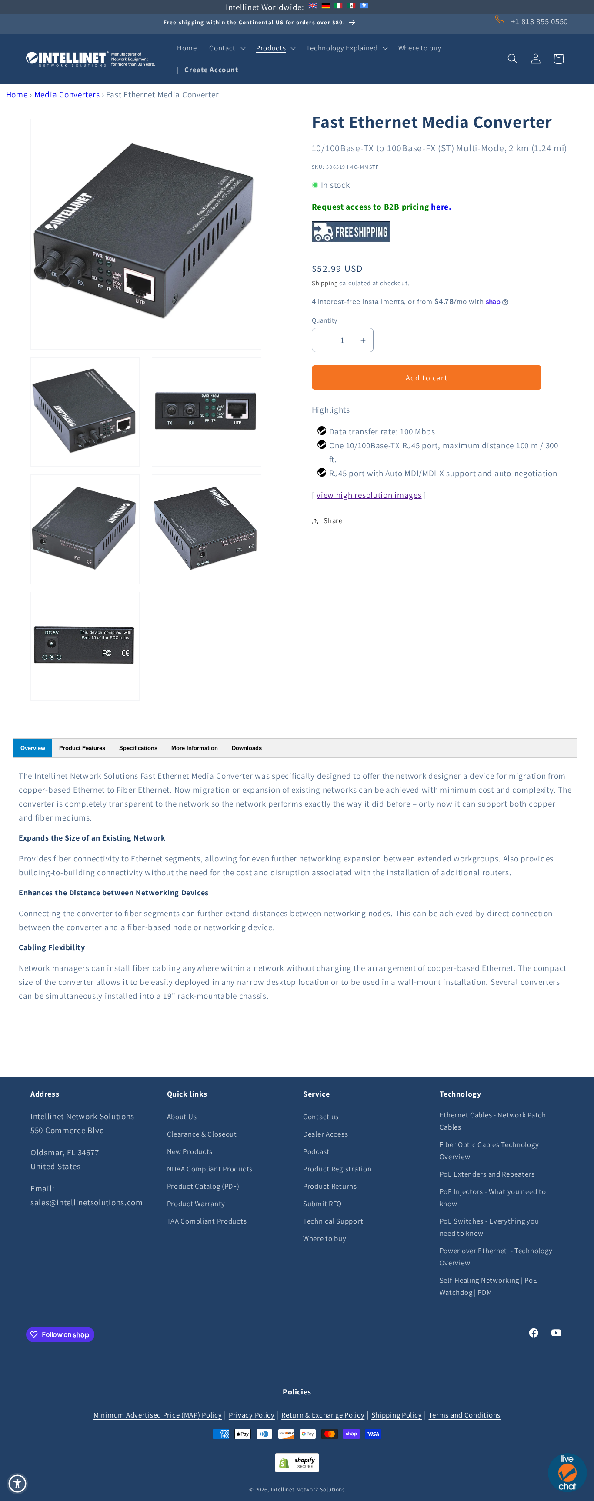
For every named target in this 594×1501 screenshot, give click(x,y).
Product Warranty (196, 1203)
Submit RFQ (322, 1203)
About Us (182, 1116)
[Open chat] (567, 1472)
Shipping (325, 283)
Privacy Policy (252, 1414)
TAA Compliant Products (207, 1221)
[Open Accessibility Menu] (17, 1483)
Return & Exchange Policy (322, 1414)
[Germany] (325, 7)
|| (207, 69)
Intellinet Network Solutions (308, 1489)
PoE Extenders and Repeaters (487, 1174)
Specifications (138, 748)
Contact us (321, 1116)
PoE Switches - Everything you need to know (489, 1227)
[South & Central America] (364, 7)
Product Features (82, 748)
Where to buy (325, 1238)
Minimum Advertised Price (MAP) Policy (157, 1414)
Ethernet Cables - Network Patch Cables (493, 1121)
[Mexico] (351, 7)
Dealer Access (325, 1134)
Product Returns (330, 1186)
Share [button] (333, 521)
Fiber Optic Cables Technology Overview (489, 1150)
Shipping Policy (396, 1414)
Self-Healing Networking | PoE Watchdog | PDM (488, 1286)
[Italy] (338, 7)
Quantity (324, 320)
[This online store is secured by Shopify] (297, 1469)
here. (441, 206)
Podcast (316, 1151)
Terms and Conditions (465, 1414)
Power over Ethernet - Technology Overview (496, 1257)
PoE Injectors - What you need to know (493, 1197)
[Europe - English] (312, 7)
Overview (32, 748)
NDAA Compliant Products (210, 1169)
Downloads (247, 748)
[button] (226, 48)
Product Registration (337, 1169)
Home (17, 94)
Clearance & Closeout (202, 1134)
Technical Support (333, 1221)
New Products (190, 1151)
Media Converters (67, 94)
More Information (194, 748)
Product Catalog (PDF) (203, 1186)
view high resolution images (369, 495)
